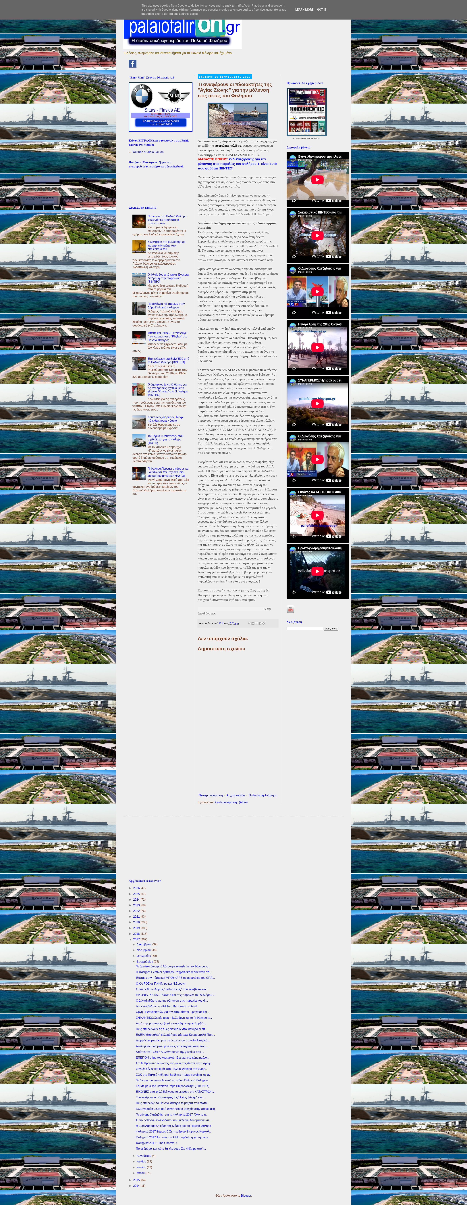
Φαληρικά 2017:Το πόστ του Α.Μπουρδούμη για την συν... (173, 1137)
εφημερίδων (315, 138)
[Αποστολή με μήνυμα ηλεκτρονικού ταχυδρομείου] (250, 623)
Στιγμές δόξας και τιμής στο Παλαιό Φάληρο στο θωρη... (171, 1068)
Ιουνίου (142, 1167)
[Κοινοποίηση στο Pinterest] (263, 623)
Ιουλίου (142, 1161)
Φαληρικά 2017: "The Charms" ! (156, 1143)
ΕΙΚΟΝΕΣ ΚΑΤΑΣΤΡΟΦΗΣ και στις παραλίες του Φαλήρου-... (175, 994)
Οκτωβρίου (144, 955)
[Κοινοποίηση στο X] (256, 623)
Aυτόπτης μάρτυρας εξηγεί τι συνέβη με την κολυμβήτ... (171, 1023)
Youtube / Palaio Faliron (148, 152)
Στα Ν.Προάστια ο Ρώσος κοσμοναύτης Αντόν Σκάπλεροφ (173, 1063)
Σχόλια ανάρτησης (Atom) (231, 802)
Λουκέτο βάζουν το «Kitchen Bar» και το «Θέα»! (166, 1006)
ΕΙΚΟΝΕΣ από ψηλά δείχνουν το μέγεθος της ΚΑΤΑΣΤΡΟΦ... (175, 1091)
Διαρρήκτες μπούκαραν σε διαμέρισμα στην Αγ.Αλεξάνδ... (172, 1040)
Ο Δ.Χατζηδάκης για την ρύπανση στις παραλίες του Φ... (172, 1000)
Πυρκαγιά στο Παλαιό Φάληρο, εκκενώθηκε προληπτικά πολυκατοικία (167, 220)
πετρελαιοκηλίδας (228, 145)
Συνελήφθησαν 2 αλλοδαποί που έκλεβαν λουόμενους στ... (173, 1120)
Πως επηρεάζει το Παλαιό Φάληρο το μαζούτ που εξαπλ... (173, 1103)
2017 (136, 939)
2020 (136, 922)
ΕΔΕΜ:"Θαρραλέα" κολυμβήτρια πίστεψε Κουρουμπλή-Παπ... (175, 1034)
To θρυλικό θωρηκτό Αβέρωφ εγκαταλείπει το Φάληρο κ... (172, 966)
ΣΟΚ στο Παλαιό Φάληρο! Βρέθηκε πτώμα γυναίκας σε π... (173, 1074)
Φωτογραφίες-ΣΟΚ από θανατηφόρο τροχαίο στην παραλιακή (175, 1108)
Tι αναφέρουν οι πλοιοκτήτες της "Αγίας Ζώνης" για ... (170, 1097)
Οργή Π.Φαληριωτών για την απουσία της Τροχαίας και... (172, 1011)
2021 (136, 916)
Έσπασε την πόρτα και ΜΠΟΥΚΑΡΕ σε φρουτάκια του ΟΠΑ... (175, 977)
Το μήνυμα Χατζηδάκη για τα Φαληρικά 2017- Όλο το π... (172, 1114)
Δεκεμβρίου (144, 944)
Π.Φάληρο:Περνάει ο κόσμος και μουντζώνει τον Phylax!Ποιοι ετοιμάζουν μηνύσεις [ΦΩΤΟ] (168, 472)
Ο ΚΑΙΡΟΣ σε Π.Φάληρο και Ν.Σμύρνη (161, 983)
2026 (136, 888)
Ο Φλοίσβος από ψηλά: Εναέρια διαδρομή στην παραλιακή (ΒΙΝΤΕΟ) (168, 278)
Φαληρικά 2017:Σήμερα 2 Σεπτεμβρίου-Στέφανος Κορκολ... (173, 1131)
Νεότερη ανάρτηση (211, 795)
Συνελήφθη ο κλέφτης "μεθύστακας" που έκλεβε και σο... (172, 989)
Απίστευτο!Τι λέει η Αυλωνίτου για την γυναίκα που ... (170, 1051)
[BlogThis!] (253, 623)
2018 (136, 933)
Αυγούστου (144, 1155)
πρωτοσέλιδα (301, 138)
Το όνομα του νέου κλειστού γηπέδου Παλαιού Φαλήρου (172, 1080)
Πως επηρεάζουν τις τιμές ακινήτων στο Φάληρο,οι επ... (171, 1029)
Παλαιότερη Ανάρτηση (263, 795)
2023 (136, 905)
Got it (322, 9)
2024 (136, 899)
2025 (136, 893)
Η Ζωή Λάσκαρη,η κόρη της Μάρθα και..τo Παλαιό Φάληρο (173, 1125)
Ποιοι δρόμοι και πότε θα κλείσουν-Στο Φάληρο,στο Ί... (171, 1148)
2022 (136, 910)
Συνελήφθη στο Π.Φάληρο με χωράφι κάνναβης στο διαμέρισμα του (166, 245)
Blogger (246, 1195)
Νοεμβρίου (144, 950)
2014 (136, 1185)
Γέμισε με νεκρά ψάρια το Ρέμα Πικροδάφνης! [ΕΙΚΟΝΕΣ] (172, 1086)
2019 (136, 928)
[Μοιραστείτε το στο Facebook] (260, 623)
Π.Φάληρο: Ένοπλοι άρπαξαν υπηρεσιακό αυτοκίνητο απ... (174, 972)
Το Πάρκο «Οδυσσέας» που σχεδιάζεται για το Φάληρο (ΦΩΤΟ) (166, 439)
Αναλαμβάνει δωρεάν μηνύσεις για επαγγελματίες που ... (172, 1046)
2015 (136, 1180)
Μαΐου (141, 1173)
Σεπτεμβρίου (145, 961)
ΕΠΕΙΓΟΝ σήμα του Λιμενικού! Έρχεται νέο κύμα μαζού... (172, 1057)
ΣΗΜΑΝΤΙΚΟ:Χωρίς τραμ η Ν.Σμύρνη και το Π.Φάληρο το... (174, 1017)
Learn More (304, 9)
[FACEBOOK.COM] (132, 66)
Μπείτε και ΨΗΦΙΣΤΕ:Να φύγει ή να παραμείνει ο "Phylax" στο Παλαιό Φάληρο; (167, 336)
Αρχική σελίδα (236, 795)
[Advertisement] (238, 762)
